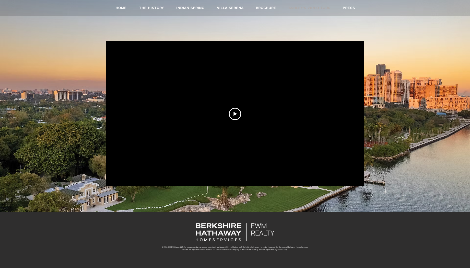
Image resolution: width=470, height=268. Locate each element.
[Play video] (235, 114)
